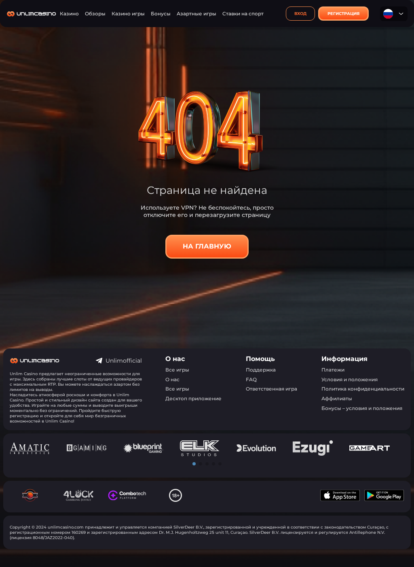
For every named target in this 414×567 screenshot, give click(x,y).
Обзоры (95, 14)
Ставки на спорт (243, 14)
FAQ (251, 379)
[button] (194, 463)
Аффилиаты (336, 398)
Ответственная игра (271, 389)
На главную (207, 246)
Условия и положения (349, 379)
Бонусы (161, 14)
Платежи (332, 370)
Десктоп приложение (193, 398)
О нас (172, 379)
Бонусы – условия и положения (361, 408)
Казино (69, 14)
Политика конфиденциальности (362, 389)
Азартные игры (196, 14)
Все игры (177, 370)
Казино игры (128, 14)
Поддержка (261, 370)
